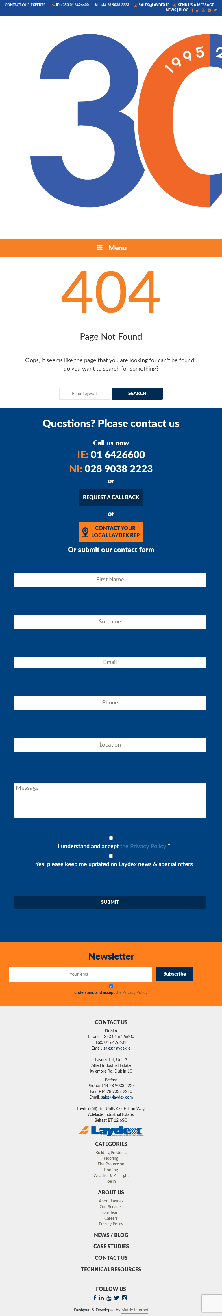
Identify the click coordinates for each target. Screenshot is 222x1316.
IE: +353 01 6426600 (72, 5)
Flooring (111, 1159)
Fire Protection (111, 1164)
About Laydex (111, 1201)
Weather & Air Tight (111, 1176)
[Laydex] (111, 125)
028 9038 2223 (111, 469)
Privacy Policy (111, 1224)
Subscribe (174, 974)
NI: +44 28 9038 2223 (112, 5)
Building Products (111, 1153)
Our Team (111, 1213)
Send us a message (195, 5)
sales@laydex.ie (153, 5)
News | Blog (177, 10)
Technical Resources (111, 1269)
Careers (111, 1219)
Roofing (111, 1170)
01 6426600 (111, 455)
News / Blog (111, 1235)
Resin (111, 1182)
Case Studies (111, 1246)
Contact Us (111, 1258)
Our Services (111, 1207)
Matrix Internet (134, 1310)
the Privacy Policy (143, 846)
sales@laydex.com (117, 1097)
